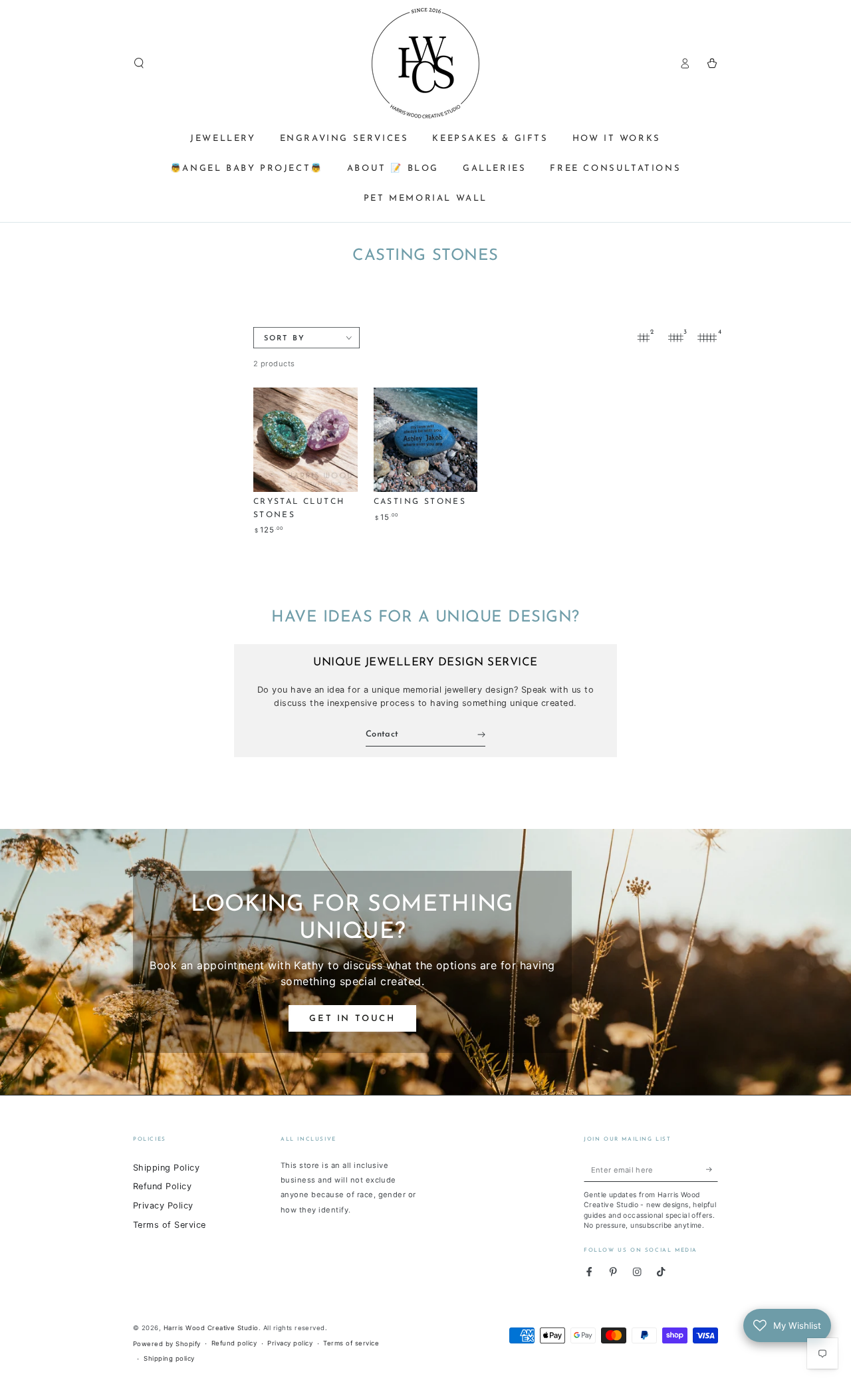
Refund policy (234, 1343)
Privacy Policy (163, 1205)
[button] (139, 62)
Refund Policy (162, 1186)
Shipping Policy (166, 1168)
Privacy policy (289, 1343)
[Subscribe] (712, 1169)
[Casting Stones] (426, 440)
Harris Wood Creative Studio (211, 1327)
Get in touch (352, 1018)
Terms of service (351, 1343)
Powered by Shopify (167, 1343)
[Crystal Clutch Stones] (305, 440)
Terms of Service (169, 1225)
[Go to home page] (425, 63)
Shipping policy (169, 1358)
